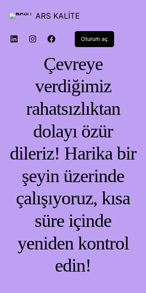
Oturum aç (94, 38)
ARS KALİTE (57, 16)
